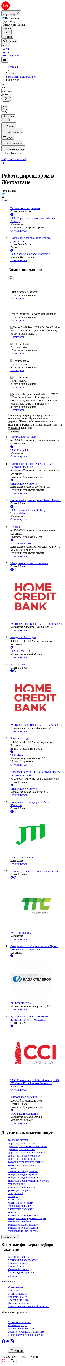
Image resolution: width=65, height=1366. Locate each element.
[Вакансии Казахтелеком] (36, 979)
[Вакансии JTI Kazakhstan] (36, 835)
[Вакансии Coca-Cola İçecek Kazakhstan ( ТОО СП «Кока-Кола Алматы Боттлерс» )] (36, 1053)
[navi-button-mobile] (4, 60)
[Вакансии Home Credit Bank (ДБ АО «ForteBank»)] (36, 597)
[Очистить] (6, 99)
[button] (5, 48)
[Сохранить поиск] (4, 108)
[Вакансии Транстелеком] (36, 905)
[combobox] (17, 91)
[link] (7, 36)
